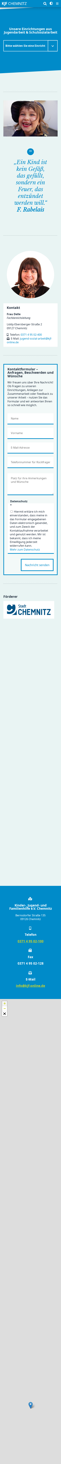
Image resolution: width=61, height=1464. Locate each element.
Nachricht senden (37, 565)
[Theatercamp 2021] (30, 118)
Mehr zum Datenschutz (25, 549)
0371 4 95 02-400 (31, 334)
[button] (30, 1405)
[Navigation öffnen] (57, 3)
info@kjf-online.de (30, 986)
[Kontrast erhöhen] (51, 3)
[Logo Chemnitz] (28, 609)
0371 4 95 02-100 (31, 941)
